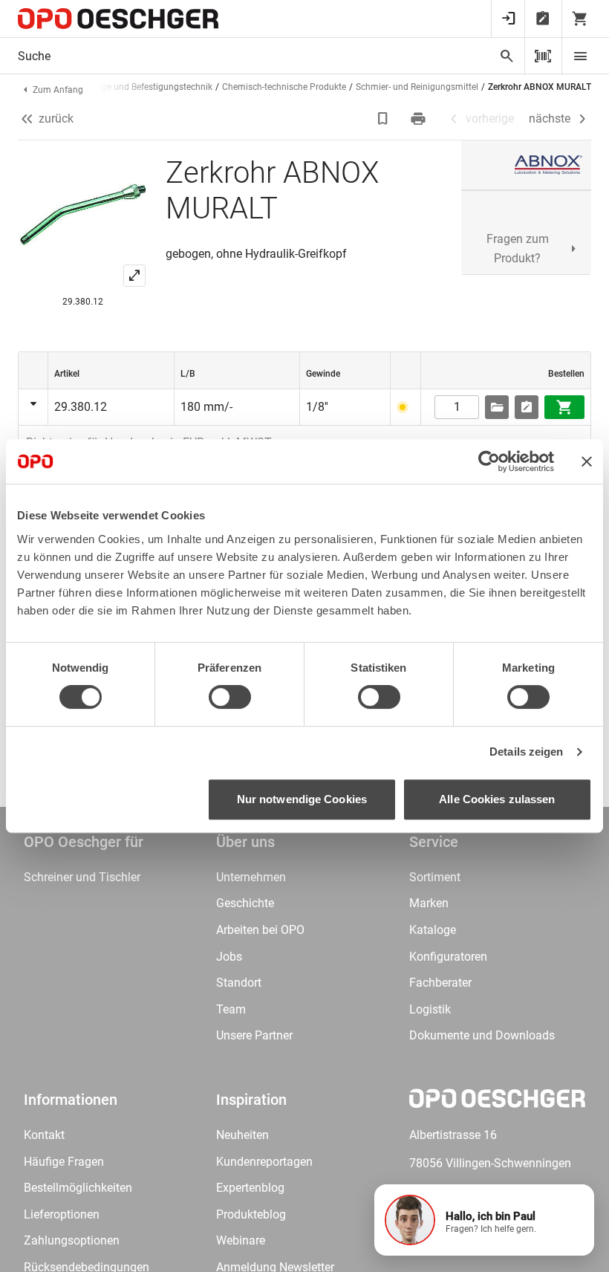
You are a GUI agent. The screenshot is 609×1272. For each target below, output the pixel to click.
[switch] (230, 697)
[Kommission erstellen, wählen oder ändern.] (497, 407)
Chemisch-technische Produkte (284, 87)
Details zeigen (526, 751)
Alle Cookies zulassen (497, 799)
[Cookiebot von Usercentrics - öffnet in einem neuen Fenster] (489, 461)
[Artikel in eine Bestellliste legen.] (526, 407)
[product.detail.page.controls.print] (419, 119)
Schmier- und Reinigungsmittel (417, 87)
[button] (484, 1220)
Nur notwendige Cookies (302, 799)
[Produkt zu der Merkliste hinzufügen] (384, 119)
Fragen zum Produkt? (517, 248)
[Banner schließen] (587, 461)
